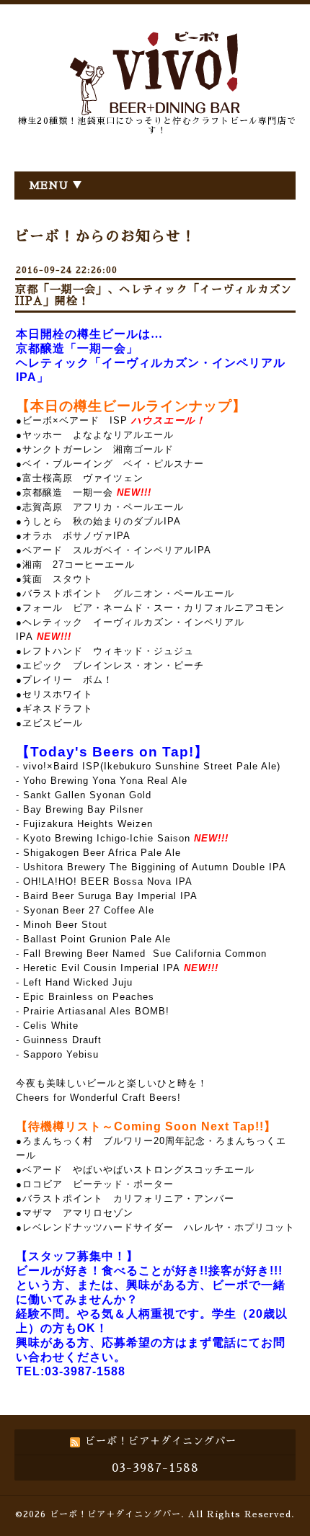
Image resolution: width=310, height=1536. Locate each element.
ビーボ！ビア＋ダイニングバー (115, 1514)
